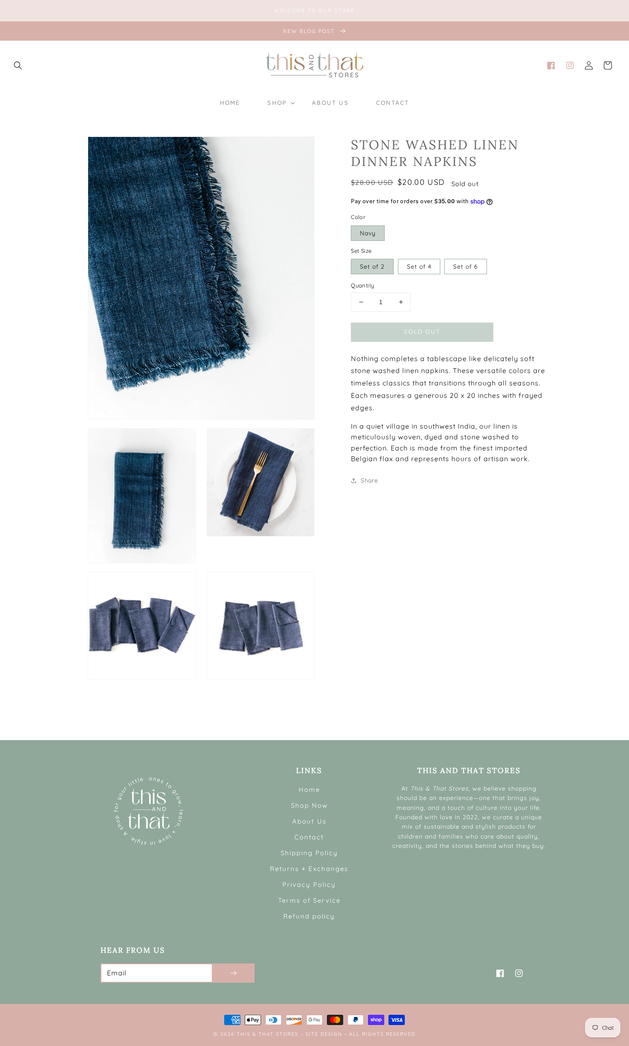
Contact (309, 837)
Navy (368, 233)
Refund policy (309, 916)
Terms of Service (309, 900)
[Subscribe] (233, 973)
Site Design (324, 1034)
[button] (18, 65)
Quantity (362, 285)
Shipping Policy (309, 853)
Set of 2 (372, 266)
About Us (309, 821)
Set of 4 (419, 266)
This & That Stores (267, 1034)
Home (309, 789)
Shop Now (309, 805)
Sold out (422, 331)
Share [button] (369, 480)
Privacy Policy (309, 884)
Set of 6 (465, 266)
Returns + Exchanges (309, 869)
